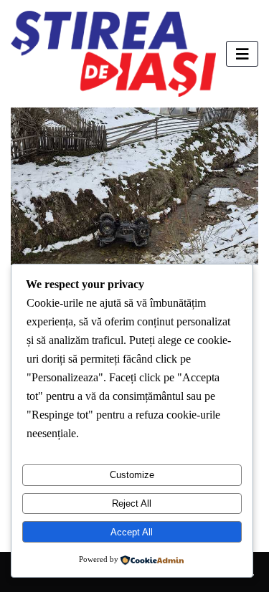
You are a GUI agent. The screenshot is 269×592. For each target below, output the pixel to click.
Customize (132, 474)
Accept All (131, 532)
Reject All (131, 503)
